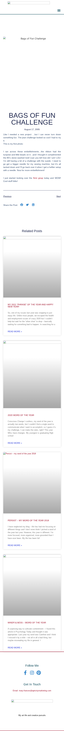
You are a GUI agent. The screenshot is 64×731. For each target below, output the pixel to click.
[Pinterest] (38, 672)
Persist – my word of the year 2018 (28, 520)
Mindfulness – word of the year (27, 622)
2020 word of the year (21, 415)
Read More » (15, 331)
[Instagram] (32, 672)
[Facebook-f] (25, 672)
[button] (59, 10)
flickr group (38, 178)
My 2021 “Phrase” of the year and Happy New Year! (30, 305)
